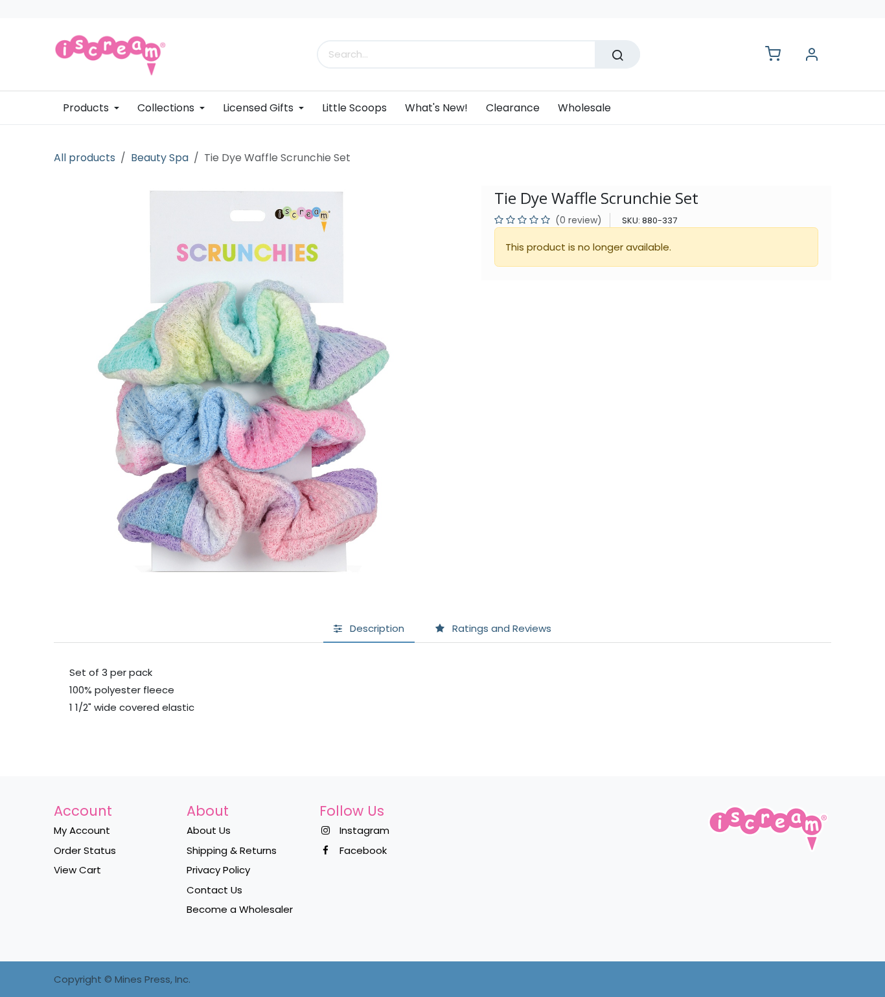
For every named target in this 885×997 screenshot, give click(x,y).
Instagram (364, 830)
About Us (209, 830)
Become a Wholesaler (240, 909)
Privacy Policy (218, 870)
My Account (82, 830)
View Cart (77, 870)
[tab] (369, 630)
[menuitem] (95, 107)
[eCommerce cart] (773, 54)
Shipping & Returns (232, 850)
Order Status (85, 850)
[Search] (617, 54)
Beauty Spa (160, 157)
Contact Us (214, 890)
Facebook (363, 850)
